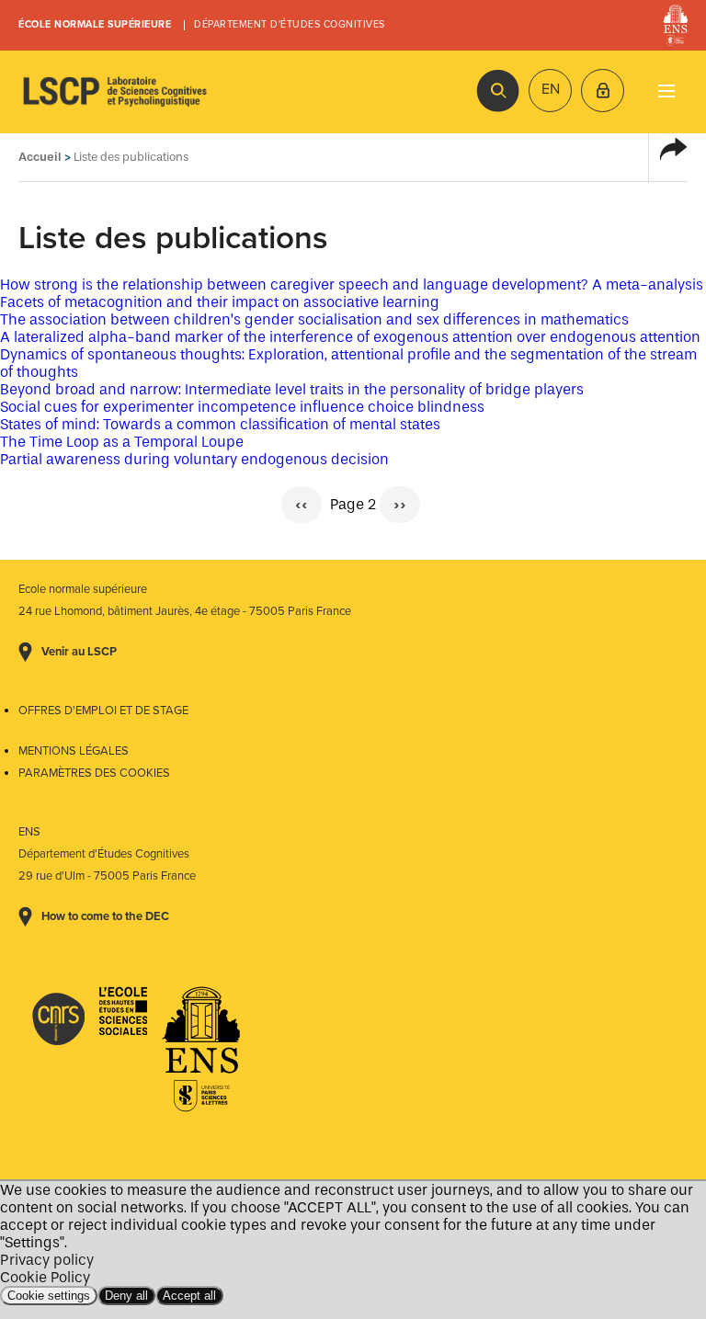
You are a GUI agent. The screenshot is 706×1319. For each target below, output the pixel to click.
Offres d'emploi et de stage (103, 710)
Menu (666, 90)
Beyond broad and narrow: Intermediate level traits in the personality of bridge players (292, 389)
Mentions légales (73, 751)
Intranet (602, 90)
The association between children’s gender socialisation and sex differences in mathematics (314, 319)
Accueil (40, 157)
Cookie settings (48, 1295)
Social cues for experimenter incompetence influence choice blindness (242, 406)
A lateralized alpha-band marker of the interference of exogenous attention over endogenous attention (350, 337)
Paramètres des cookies (94, 773)
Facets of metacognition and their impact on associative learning (219, 302)
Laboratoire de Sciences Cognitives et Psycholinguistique (115, 92)
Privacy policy (47, 1259)
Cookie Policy (45, 1277)
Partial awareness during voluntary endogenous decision (194, 459)
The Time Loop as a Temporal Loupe (122, 441)
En (550, 89)
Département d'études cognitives (289, 24)
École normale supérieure (94, 24)
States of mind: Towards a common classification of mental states (220, 424)
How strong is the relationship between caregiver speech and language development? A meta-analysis (351, 284)
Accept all (189, 1295)
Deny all (126, 1295)
